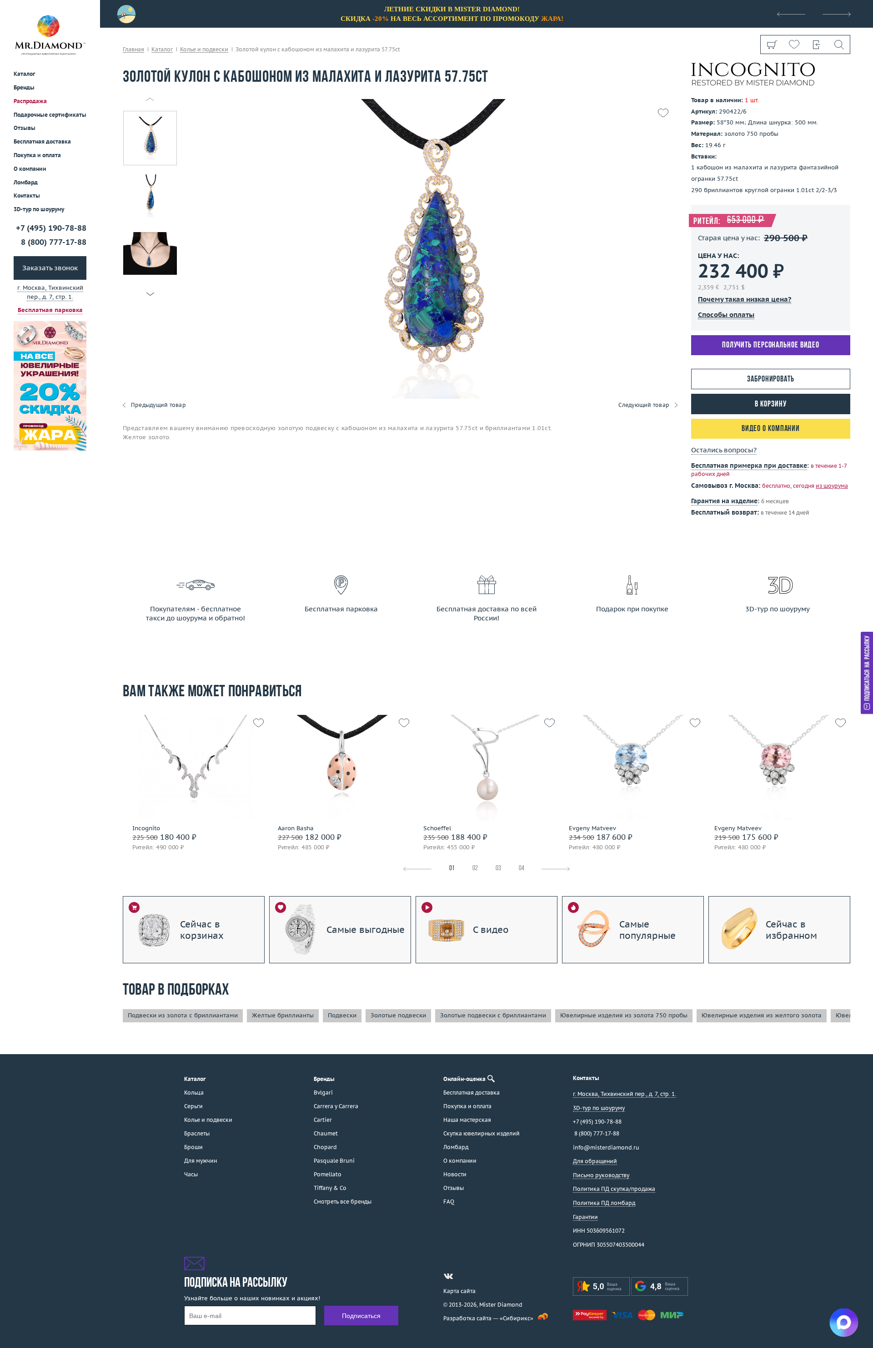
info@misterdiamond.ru (606, 1147)
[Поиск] (839, 44)
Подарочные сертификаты (50, 114)
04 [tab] (521, 868)
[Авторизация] (816, 44)
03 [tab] (498, 868)
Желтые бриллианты (283, 1015)
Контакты (27, 196)
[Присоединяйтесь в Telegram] (465, 1276)
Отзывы (24, 128)
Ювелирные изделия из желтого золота (762, 1015)
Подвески (342, 1015)
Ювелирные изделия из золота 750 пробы (623, 1015)
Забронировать (770, 379)
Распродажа (30, 101)
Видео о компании (771, 429)
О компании (30, 168)
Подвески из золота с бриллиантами (183, 1015)
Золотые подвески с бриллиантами (493, 1015)
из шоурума (832, 485)
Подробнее (192, 776)
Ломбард (26, 182)
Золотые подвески (398, 1015)
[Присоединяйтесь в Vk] (448, 1276)
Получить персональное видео (770, 345)
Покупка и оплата (37, 155)
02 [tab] (475, 868)
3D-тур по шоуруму (39, 209)
